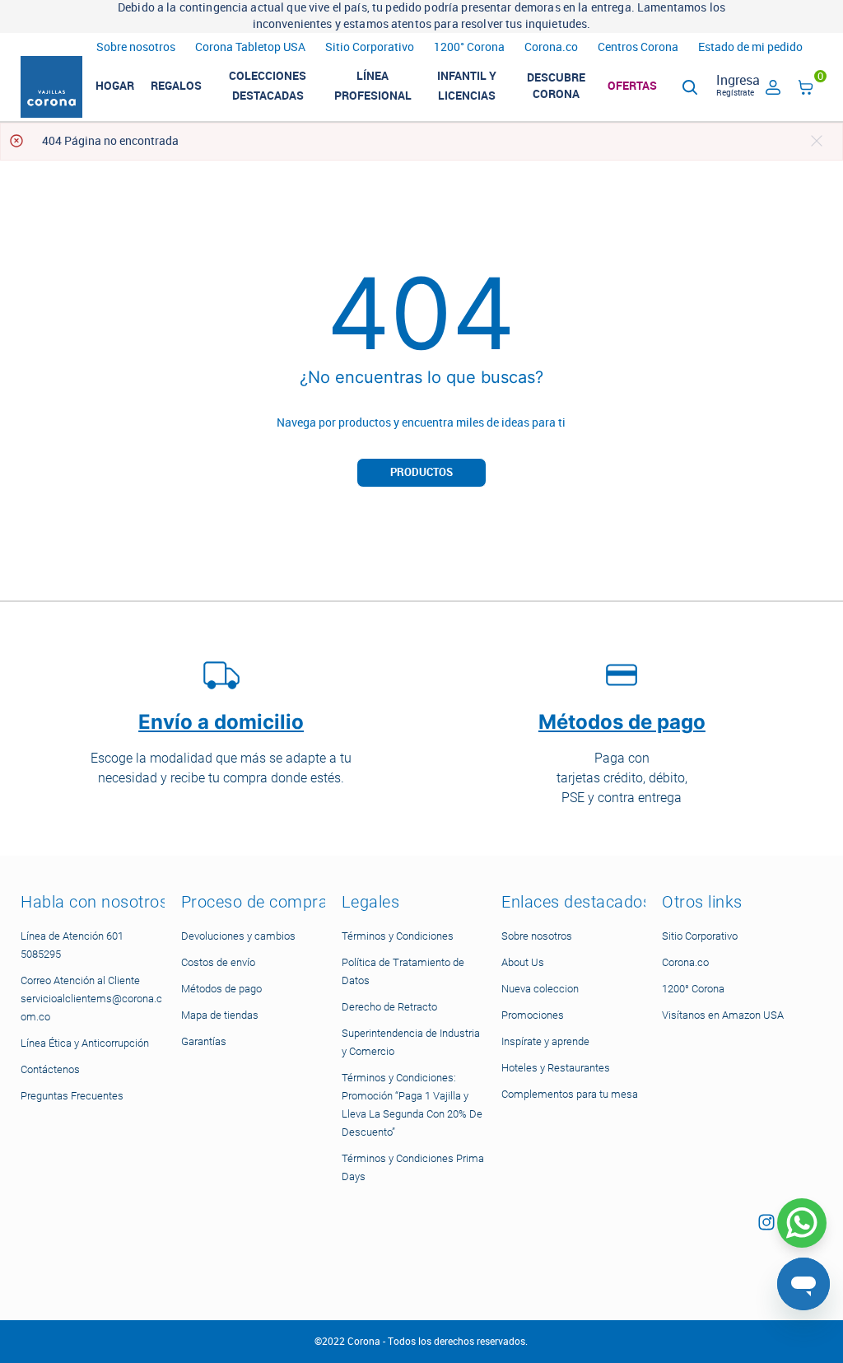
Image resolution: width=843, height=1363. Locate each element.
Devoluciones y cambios (238, 936)
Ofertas (632, 85)
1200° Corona (469, 47)
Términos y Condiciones (398, 936)
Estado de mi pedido (750, 47)
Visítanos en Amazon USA (723, 1015)
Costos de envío (218, 962)
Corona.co (551, 47)
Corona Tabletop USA (250, 47)
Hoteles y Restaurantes (555, 1068)
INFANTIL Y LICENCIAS (466, 85)
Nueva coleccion (540, 989)
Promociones (532, 1015)
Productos (421, 472)
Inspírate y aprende (545, 1041)
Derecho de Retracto (389, 1007)
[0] (806, 90)
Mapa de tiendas (219, 1015)
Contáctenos (50, 1069)
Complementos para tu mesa (569, 1094)
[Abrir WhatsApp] (802, 1223)
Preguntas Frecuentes (72, 1096)
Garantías (203, 1041)
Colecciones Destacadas (267, 85)
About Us (522, 962)
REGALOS (176, 85)
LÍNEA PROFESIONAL (373, 85)
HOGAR (114, 85)
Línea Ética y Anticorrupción (85, 1043)
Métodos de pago (221, 989)
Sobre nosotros (135, 47)
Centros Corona (638, 47)
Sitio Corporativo (369, 47)
